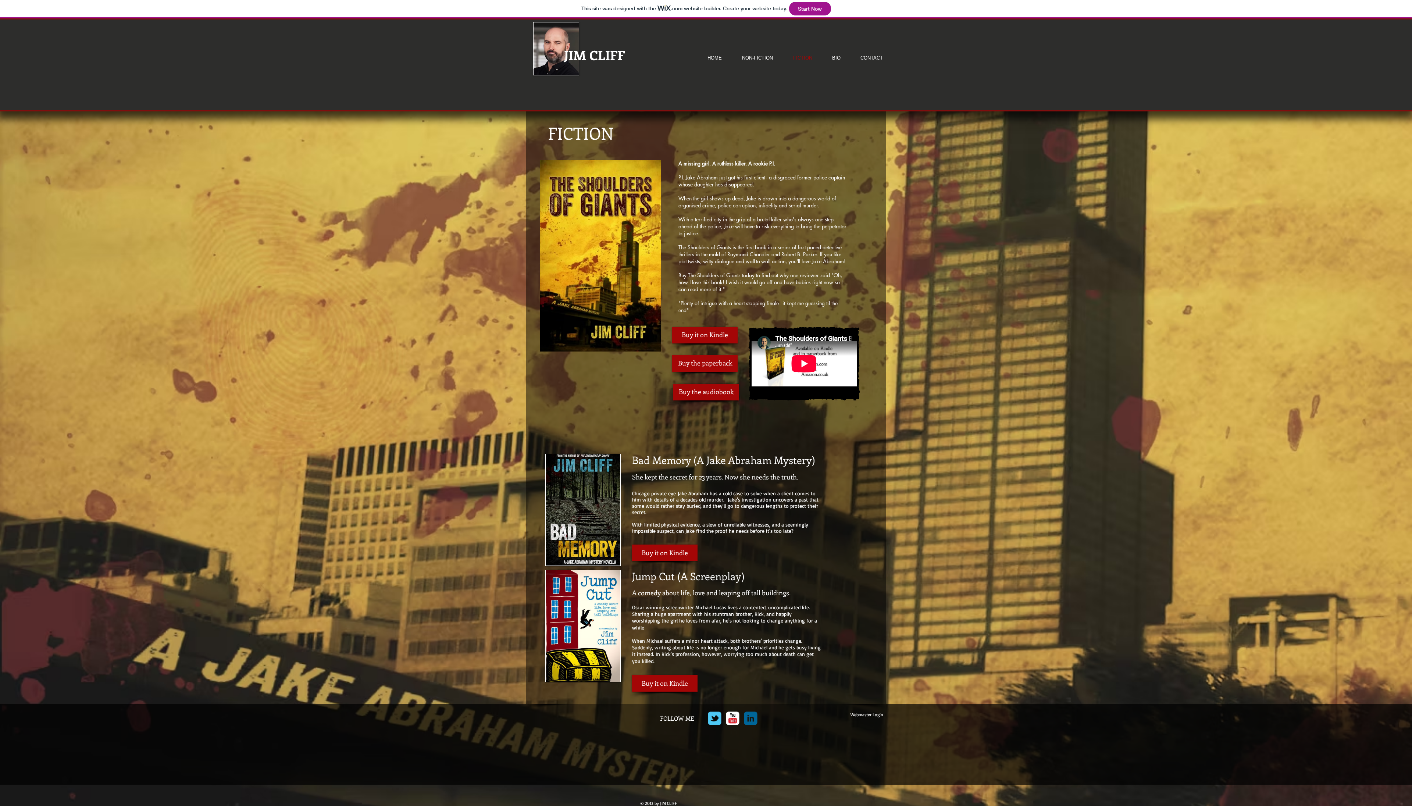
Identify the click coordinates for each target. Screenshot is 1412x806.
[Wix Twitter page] (714, 718)
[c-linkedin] (750, 718)
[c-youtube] (732, 718)
